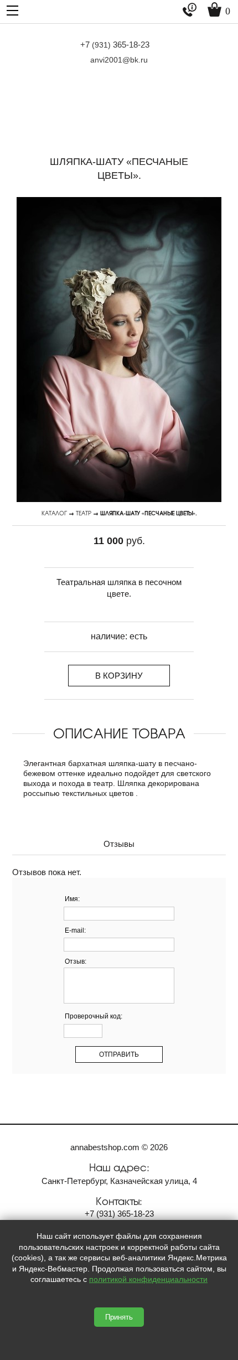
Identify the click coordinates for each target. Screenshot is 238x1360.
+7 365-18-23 (114, 44)
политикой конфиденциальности (148, 1279)
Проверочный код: (93, 1016)
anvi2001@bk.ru (119, 59)
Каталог (54, 513)
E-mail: (75, 930)
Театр (83, 513)
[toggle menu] (12, 9)
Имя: (72, 899)
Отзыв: (75, 961)
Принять (119, 1317)
